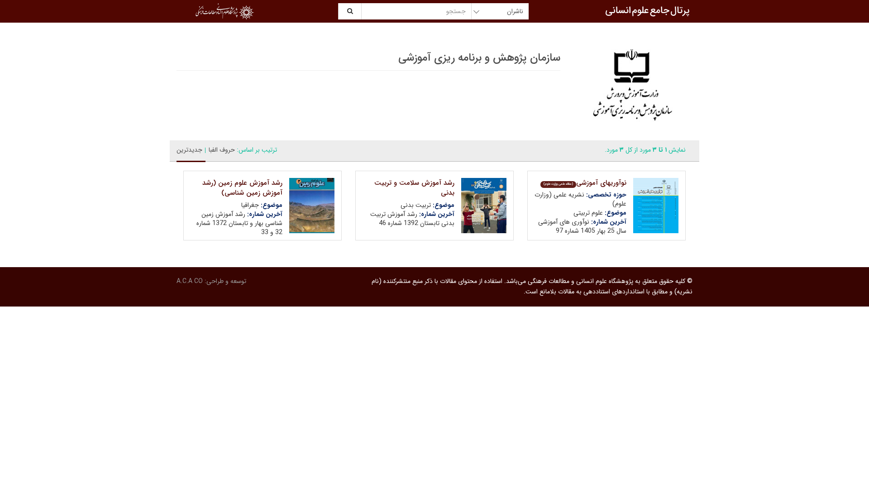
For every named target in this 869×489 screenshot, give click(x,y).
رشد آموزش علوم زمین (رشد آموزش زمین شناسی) (242, 188)
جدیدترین (189, 150)
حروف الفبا (222, 150)
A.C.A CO (190, 281)
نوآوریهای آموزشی (585, 182)
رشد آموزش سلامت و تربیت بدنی (414, 188)
